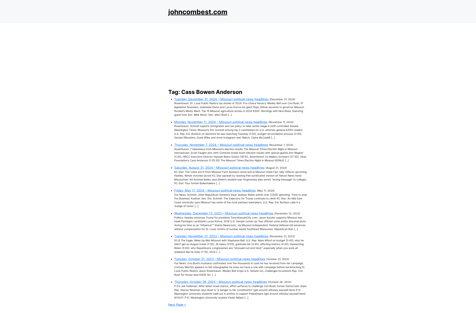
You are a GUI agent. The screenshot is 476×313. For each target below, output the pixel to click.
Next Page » (177, 305)
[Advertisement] (238, 55)
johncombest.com (197, 12)
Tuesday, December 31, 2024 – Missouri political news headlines (221, 99)
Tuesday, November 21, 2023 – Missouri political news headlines (221, 236)
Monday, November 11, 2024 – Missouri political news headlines (221, 122)
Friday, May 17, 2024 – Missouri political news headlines (215, 190)
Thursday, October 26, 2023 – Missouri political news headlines (220, 282)
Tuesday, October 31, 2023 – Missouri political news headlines (219, 259)
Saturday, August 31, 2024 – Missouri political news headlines (219, 167)
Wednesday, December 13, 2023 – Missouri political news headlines (223, 213)
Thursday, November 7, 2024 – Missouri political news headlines (221, 145)
